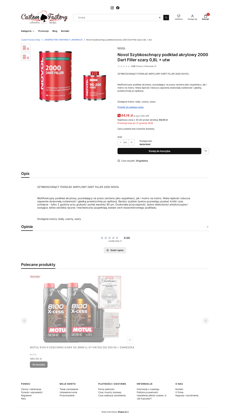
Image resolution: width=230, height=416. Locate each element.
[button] (166, 17)
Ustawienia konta (68, 392)
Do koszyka (39, 364)
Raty (23, 398)
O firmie (179, 392)
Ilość (120, 137)
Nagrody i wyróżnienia (186, 395)
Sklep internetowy (114, 412)
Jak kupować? (144, 398)
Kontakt (179, 389)
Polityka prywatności (147, 392)
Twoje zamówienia (69, 389)
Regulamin (26, 395)
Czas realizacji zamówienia (112, 395)
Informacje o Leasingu (148, 389)
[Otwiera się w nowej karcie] (112, 7)
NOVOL (121, 48)
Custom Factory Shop (30, 40)
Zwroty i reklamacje (31, 389)
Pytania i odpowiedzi (31, 392)
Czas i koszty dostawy (109, 392)
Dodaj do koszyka (159, 151)
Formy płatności (106, 389)
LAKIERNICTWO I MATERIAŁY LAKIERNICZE (63, 40)
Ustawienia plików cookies (150, 395)
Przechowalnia (67, 395)
